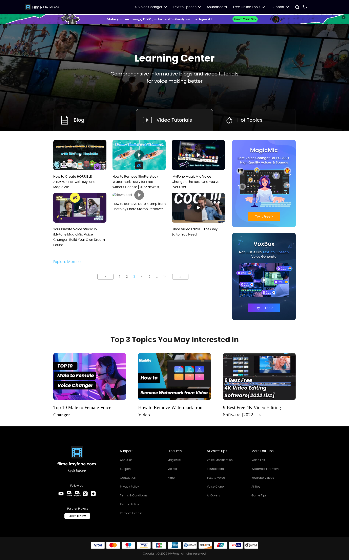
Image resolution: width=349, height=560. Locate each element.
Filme (37, 7)
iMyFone (54, 7)
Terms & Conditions (133, 495)
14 (165, 276)
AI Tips (255, 487)
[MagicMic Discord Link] (77, 493)
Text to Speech (185, 7)
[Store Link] (305, 7)
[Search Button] (297, 7)
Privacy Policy (129, 487)
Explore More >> (67, 262)
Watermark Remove (265, 469)
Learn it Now (77, 516)
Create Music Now (245, 19)
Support (125, 469)
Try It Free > (264, 216)
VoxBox (172, 469)
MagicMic (174, 460)
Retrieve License (131, 513)
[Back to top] (342, 533)
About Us (126, 460)
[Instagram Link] (93, 493)
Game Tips (258, 495)
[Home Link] (76, 460)
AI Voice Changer (148, 7)
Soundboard (217, 7)
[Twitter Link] (85, 493)
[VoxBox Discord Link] (69, 493)
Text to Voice (216, 478)
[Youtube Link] (61, 493)
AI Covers (213, 495)
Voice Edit (258, 460)
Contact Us (128, 478)
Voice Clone (215, 487)
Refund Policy (129, 504)
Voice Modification (220, 460)
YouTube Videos (262, 478)
